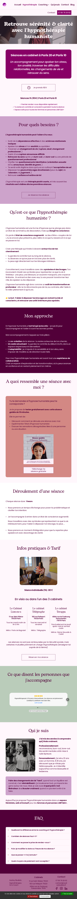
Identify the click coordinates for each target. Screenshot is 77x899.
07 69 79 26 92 (61, 880)
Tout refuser (33, 896)
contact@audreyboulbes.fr (61, 884)
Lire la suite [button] (38, 703)
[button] (9, 699)
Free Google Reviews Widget (39, 711)
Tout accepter (67, 893)
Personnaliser (45, 896)
